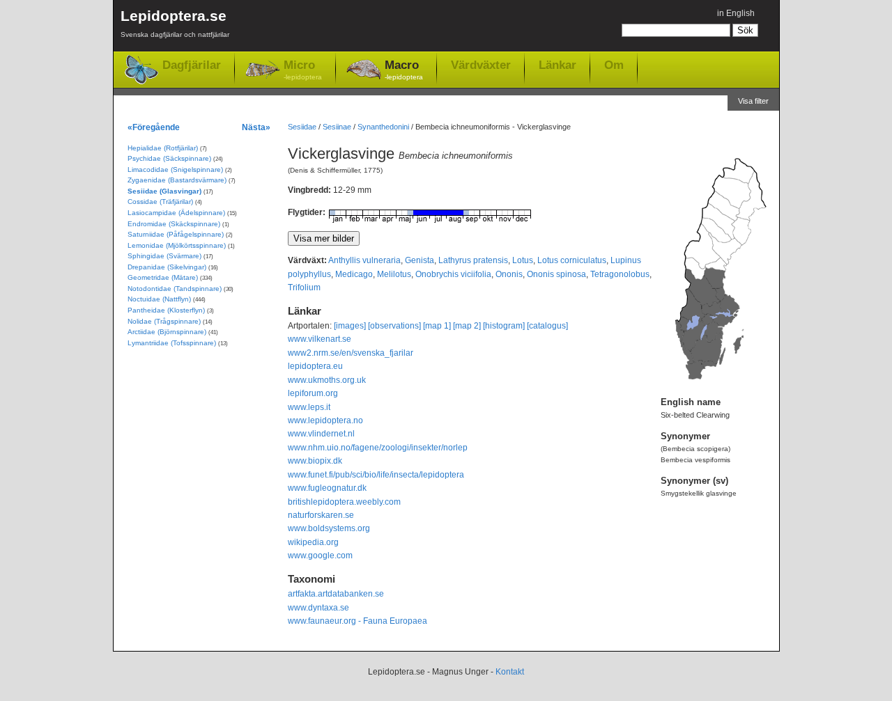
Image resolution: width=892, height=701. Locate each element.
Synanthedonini (383, 127)
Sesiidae (302, 127)
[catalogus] (547, 326)
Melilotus (394, 274)
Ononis (509, 274)
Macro (404, 69)
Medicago (354, 274)
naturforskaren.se (321, 515)
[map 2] (467, 326)
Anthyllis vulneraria (364, 260)
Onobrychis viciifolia (453, 274)
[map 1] (437, 326)
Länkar (557, 64)
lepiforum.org (313, 393)
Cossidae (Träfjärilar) (160, 201)
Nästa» (256, 127)
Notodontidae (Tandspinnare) (175, 288)
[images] (350, 326)
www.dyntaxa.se (318, 608)
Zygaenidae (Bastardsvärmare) (177, 180)
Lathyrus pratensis (473, 260)
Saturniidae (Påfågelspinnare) (176, 234)
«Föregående (154, 127)
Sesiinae (337, 127)
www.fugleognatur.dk (327, 488)
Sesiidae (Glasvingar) (164, 191)
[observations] (394, 326)
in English (736, 13)
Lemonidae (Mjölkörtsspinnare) (177, 245)
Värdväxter (481, 64)
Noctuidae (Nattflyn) (159, 299)
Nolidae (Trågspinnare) (164, 321)
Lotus (522, 260)
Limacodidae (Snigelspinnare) (175, 169)
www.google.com (320, 555)
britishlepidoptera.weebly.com (344, 502)
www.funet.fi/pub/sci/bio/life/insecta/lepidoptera (376, 475)
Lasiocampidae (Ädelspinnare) (176, 212)
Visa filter (753, 101)
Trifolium (304, 287)
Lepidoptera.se (175, 23)
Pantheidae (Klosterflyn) (166, 310)
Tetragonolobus (619, 274)
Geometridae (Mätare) (163, 277)
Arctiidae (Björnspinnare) (167, 332)
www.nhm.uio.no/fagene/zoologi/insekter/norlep (378, 447)
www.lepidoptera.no (325, 420)
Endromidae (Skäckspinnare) (174, 224)
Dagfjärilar (191, 65)
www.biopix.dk (315, 461)
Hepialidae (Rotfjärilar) (163, 148)
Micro (303, 69)
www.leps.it (309, 407)
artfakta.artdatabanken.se (336, 594)
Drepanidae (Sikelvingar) (167, 267)
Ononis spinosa (556, 274)
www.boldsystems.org (329, 528)
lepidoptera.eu (315, 366)
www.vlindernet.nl (321, 434)
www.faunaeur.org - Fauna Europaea (357, 621)
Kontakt (509, 672)
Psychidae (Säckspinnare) (169, 158)
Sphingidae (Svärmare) (164, 256)
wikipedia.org (313, 542)
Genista (419, 260)
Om (614, 64)
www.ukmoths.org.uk (327, 380)
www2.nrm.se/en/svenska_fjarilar (350, 353)
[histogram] (504, 326)
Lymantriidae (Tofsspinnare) (172, 343)
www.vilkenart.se (319, 339)
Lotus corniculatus (571, 260)
